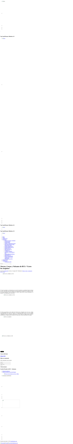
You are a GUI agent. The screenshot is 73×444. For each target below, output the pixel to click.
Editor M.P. (3, 356)
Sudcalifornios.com (13, 441)
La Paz (4, 271)
